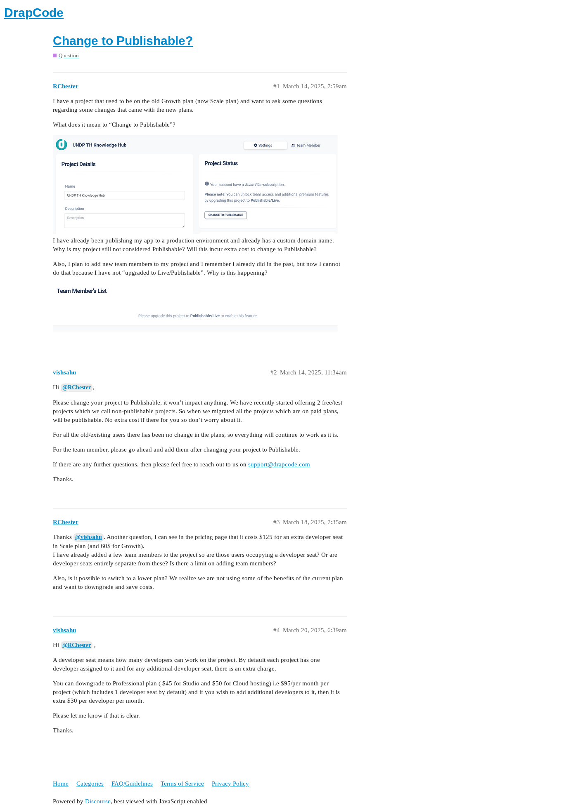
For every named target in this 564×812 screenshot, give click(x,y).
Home (61, 783)
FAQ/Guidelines (132, 783)
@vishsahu (88, 537)
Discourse (98, 801)
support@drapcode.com (279, 464)
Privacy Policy (230, 783)
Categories (90, 783)
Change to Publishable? (123, 40)
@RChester (76, 387)
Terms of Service (182, 783)
